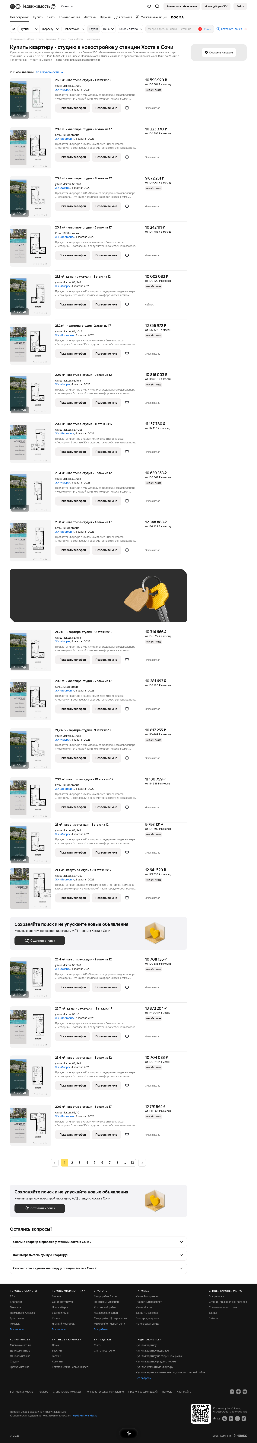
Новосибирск (60, 1307)
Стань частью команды (67, 1391)
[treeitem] (20, 17)
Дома (55, 1345)
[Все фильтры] (13, 29)
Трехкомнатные (19, 1366)
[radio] (72, 1163)
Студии (14, 1361)
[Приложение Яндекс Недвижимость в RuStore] (244, 1418)
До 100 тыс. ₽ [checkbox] (101, 601)
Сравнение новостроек (223, 1307)
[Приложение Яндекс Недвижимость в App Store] (224, 1418)
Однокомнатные (20, 1356)
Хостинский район (105, 1307)
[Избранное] (148, 6)
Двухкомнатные (20, 1350)
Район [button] (207, 29)
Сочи (58, 134)
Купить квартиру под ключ (152, 1350)
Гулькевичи (17, 1318)
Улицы (213, 1312)
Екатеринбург (60, 1312)
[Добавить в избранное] (127, 108)
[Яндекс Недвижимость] (33, 6)
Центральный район (106, 1301)
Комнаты (57, 1361)
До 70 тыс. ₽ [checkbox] (76, 601)
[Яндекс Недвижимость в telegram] (245, 1391)
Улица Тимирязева (147, 1296)
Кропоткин (16, 1301)
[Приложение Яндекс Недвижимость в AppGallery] (237, 1418)
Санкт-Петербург (62, 1301)
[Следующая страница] (142, 1162)
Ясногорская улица (147, 1323)
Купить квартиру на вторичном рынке (159, 1356)
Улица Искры (144, 1307)
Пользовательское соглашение (104, 1391)
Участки (57, 1350)
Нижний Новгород (63, 1323)
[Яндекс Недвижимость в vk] (232, 1391)
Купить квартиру (146, 1345)
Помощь (167, 1391)
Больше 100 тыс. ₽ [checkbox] (31, 612)
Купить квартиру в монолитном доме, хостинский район (170, 1372)
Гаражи (56, 1356)
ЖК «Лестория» (64, 138)
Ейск (13, 1296)
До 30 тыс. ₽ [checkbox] (26, 601)
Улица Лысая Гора (147, 1312)
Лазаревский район (106, 1312)
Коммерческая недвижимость (70, 1366)
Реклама (43, 1391)
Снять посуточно (104, 1350)
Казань (56, 1318)
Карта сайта (184, 1391)
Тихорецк (15, 1307)
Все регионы (216, 1296)
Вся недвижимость (21, 1391)
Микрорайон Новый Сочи (109, 1323)
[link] (240, 6)
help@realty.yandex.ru (84, 1415)
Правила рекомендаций (142, 1391)
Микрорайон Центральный (110, 1318)
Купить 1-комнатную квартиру (154, 1366)
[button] (157, 6)
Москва (56, 1296)
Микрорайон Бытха (105, 1296)
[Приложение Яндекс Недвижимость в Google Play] (231, 1418)
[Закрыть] (245, 28)
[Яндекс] (240, 1435)
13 (132, 1162)
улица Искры (63, 85)
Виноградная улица (147, 1318)
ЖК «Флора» (62, 89)
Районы (213, 1318)
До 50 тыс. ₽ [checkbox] (51, 601)
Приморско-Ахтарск (22, 1312)
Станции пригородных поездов (228, 1301)
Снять (97, 1345)
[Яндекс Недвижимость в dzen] (238, 1391)
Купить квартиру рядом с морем (156, 1361)
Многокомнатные (21, 1345)
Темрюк (15, 1323)
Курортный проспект (149, 1301)
